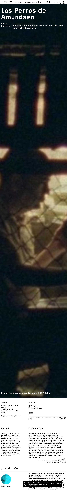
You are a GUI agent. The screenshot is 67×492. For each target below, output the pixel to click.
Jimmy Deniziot (16, 416)
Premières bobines (47, 418)
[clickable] (31, 413)
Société (30, 419)
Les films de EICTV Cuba (35, 418)
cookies (46, 483)
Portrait (54, 418)
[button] (47, 2)
